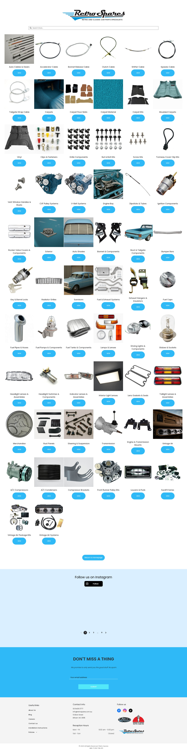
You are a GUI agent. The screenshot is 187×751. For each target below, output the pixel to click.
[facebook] (119, 711)
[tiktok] (130, 711)
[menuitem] (49, 710)
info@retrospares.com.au (82, 712)
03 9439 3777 (78, 709)
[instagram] (125, 711)
